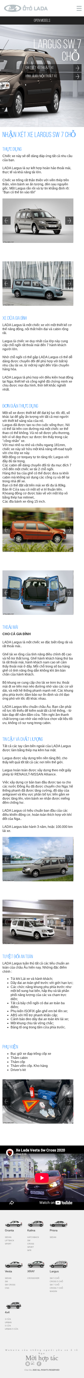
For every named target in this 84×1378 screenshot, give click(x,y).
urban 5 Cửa (11, 1329)
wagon (53, 1291)
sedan (8, 1237)
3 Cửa (8, 1319)
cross (30, 1244)
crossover (33, 1278)
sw (28, 1241)
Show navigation (79, 8)
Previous (6, 220)
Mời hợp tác (41, 1358)
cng (7, 1288)
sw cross (10, 1285)
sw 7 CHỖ (54, 1285)
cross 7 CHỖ (56, 1288)
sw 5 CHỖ (54, 1278)
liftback (9, 1241)
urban (8, 1322)
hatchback (33, 1237)
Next (69, 220)
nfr (29, 1250)
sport (8, 1244)
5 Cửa (8, 1326)
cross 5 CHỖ (56, 1282)
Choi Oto (28, 1370)
